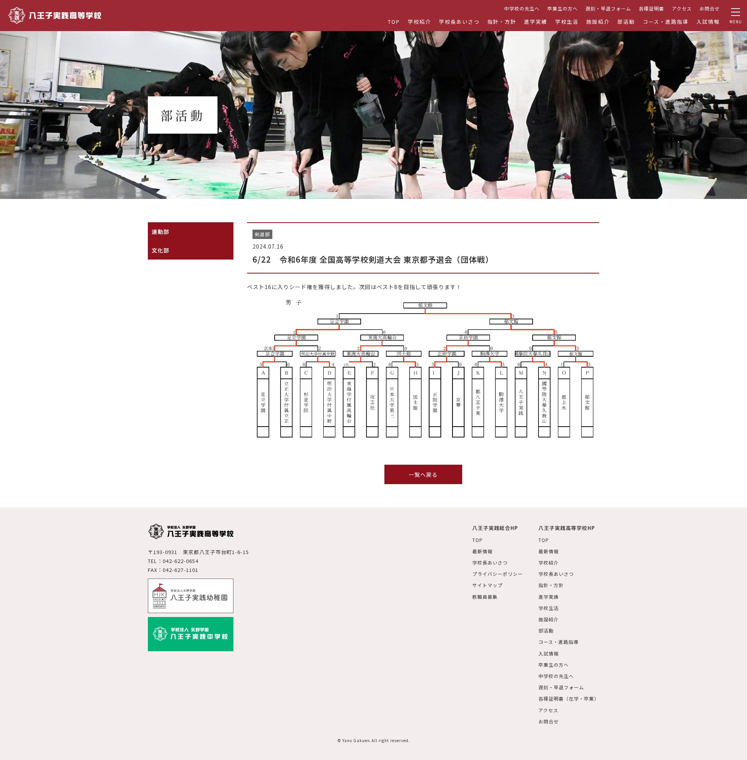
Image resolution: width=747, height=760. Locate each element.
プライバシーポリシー (497, 573)
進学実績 (535, 21)
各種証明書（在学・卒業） (568, 698)
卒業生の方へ (562, 8)
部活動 (626, 21)
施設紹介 (598, 21)
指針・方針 (502, 21)
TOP (394, 21)
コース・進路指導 (666, 21)
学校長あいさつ (459, 21)
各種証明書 (651, 8)
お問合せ (710, 8)
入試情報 (708, 21)
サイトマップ (487, 585)
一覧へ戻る (423, 474)
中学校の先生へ (522, 8)
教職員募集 (485, 596)
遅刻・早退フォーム (608, 8)
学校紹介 (419, 21)
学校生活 (567, 21)
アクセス (682, 8)
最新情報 (482, 551)
